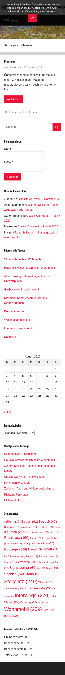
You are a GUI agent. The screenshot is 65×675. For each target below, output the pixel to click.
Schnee (10, 562)
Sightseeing (23, 568)
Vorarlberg (28, 602)
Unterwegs (31, 595)
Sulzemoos (11, 588)
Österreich (11, 616)
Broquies (11, 527)
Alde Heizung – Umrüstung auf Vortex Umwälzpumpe (27, 279)
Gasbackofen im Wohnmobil (21, 289)
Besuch (48, 521)
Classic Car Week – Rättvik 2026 (39, 198)
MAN (28, 543)
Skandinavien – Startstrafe (20, 453)
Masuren (10, 61)
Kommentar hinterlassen (23, 112)
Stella (33, 574)
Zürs (49, 610)
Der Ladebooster (14, 311)
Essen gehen (20, 532)
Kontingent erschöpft (16, 482)
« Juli (7, 412)
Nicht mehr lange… (16, 500)
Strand (45, 582)
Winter (42, 602)
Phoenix (36, 549)
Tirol (8, 596)
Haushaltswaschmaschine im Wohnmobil (29, 267)
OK (32, 17)
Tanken (26, 588)
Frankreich (16, 538)
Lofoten (15, 543)
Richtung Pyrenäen (16, 494)
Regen (32, 556)
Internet (48, 538)
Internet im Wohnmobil (18, 328)
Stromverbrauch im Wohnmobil (23, 259)
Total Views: (12, 655)
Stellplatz (20, 581)
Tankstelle (41, 588)
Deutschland (28, 527)
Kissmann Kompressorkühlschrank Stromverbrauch (25, 300)
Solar (41, 568)
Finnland (52, 532)
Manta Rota (44, 543)
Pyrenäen (18, 556)
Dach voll (10, 336)
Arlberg (12, 521)
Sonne (52, 568)
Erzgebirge (45, 527)
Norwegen (15, 549)
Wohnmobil (23, 609)
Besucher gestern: (15, 648)
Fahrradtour (38, 532)
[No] (60, 12)
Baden (29, 521)
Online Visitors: (14, 637)
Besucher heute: (14, 643)
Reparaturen (48, 556)
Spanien (14, 574)
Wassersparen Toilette (17, 319)
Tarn (56, 588)
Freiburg (36, 538)
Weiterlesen (13, 99)
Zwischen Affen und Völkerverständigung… (30, 488)
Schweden (26, 562)
